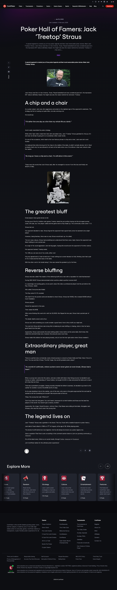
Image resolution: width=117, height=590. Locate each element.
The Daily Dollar (82, 529)
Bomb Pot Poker (47, 544)
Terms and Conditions (12, 556)
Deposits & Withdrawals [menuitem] (79, 6)
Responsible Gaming (29, 556)
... (61, 50)
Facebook (8, 67)
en (111, 1)
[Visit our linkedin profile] (104, 1)
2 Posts (83, 498)
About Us (97, 527)
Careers (96, 537)
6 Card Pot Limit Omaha (49, 537)
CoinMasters (63, 534)
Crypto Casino (46, 547)
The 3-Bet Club (64, 527)
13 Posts (25, 498)
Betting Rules (61, 559)
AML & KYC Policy (80, 556)
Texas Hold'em (46, 524)
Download (109, 6)
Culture (64, 484)
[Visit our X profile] (92, 1)
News (58, 55)
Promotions (62, 520)
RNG (95, 531)
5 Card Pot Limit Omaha (49, 534)
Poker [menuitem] (20, 6)
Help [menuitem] (90, 6)
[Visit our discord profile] (101, 1)
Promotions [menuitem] (40, 6)
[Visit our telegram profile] (98, 1)
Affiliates (97, 534)
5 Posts (102, 498)
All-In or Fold (46, 541)
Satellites (79, 539)
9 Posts (63, 498)
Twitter (8, 62)
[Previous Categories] (100, 466)
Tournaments (81, 520)
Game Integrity (96, 559)
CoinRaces (62, 537)
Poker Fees (79, 559)
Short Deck (45, 527)
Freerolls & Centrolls (83, 543)
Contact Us (97, 541)
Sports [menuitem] (67, 6)
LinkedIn (8, 71)
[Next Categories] (107, 466)
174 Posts (45, 496)
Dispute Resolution (63, 556)
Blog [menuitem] (95, 6)
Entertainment (86, 484)
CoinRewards (63, 524)
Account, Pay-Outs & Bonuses (32, 559)
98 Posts (6, 498)
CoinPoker (97, 520)
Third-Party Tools (97, 556)
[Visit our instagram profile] (95, 1)
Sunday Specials (82, 533)
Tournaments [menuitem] (29, 6)
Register (96, 524)
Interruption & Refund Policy (48, 559)
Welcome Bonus (64, 531)
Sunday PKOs (81, 536)
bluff (68, 262)
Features (103, 484)
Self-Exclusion (45, 556)
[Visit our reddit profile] (107, 1)
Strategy (45, 484)
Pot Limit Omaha (47, 531)
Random (26, 484)
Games (44, 520)
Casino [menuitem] (48, 6)
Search (103, 6)
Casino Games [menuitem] (58, 6)
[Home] (15, 520)
